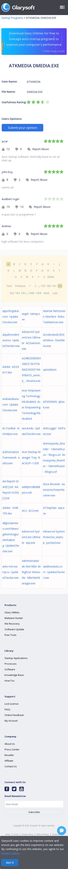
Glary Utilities (12, 612)
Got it (10, 862)
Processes (11, 663)
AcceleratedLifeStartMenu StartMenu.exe (54, 340)
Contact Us (11, 766)
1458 (31, 293)
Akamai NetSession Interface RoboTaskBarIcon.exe (54, 316)
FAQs (7, 709)
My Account (11, 720)
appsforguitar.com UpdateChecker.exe (10, 316)
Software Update (14, 629)
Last (55, 293)
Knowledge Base (14, 675)
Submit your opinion (22, 128)
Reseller (9, 755)
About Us (10, 743)
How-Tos (10, 680)
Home (7, 834)
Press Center (12, 749)
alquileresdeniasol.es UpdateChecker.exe (11, 340)
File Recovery (12, 623)
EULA (16, 834)
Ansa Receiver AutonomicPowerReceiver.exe (54, 489)
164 (17, 293)
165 (23, 293)
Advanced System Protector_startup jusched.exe (54, 537)
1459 (38, 293)
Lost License (12, 703)
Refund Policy (43, 834)
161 (54, 286)
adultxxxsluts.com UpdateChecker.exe (54, 572)
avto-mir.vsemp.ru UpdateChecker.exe (10, 572)
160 (48, 286)
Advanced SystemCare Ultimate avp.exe (31, 537)
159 (43, 286)
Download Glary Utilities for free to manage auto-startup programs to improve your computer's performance (35, 42)
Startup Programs (12, 18)
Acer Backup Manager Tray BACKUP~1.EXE (31, 457)
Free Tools (10, 635)
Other (50, 277)
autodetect (50, 369)
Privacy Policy (27, 834)
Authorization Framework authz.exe (10, 457)
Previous (20, 286)
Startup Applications (16, 658)
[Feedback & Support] (61, 830)
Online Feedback (14, 715)
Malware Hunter (14, 618)
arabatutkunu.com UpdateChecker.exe (10, 404)
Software (10, 669)
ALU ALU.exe (30, 510)
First (9, 286)
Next (46, 293)
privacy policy (10, 853)
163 (11, 293)
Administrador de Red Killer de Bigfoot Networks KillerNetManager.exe (31, 572)
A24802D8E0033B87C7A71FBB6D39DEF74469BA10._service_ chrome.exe (31, 369)
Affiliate (9, 760)
